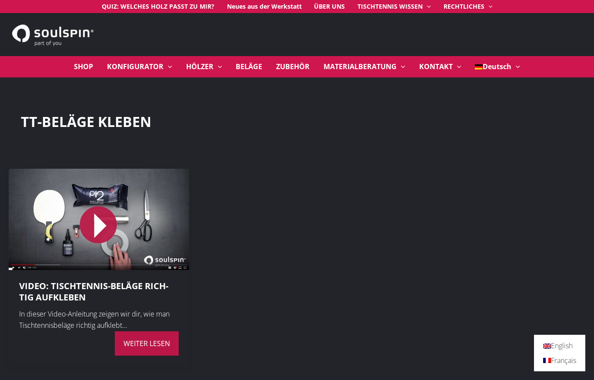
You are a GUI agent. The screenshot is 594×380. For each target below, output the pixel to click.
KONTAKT (436, 66)
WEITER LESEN (146, 343)
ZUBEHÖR (293, 66)
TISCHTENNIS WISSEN (390, 6)
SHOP (83, 66)
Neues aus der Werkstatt (264, 6)
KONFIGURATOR (135, 66)
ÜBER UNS (329, 6)
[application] (427, 6)
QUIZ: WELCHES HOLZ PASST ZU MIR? (158, 6)
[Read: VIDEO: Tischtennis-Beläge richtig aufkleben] (99, 218)
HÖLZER (200, 66)
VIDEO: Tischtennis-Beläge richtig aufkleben (93, 291)
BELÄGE (249, 66)
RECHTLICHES (464, 6)
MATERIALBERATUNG (360, 66)
